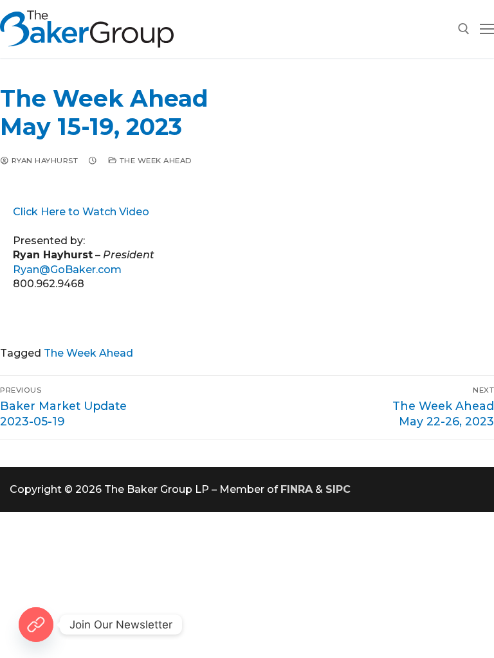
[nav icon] (487, 28)
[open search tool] (464, 29)
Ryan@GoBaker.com (67, 269)
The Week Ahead (154, 160)
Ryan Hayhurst (43, 160)
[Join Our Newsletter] (36, 624)
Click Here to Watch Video (81, 212)
